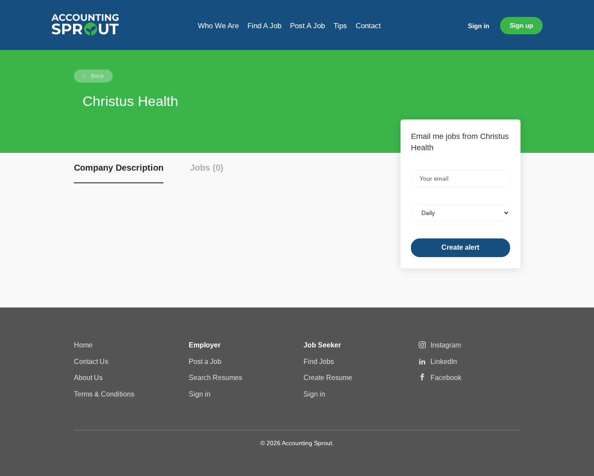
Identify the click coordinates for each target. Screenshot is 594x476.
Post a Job (205, 361)
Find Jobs (319, 361)
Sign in (478, 26)
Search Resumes (215, 377)
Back (97, 76)
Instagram (445, 345)
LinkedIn (443, 361)
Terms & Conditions (104, 394)
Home (83, 345)
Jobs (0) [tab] (207, 167)
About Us (88, 377)
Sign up (521, 25)
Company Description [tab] (119, 167)
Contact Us (91, 361)
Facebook (445, 377)
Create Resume (328, 377)
